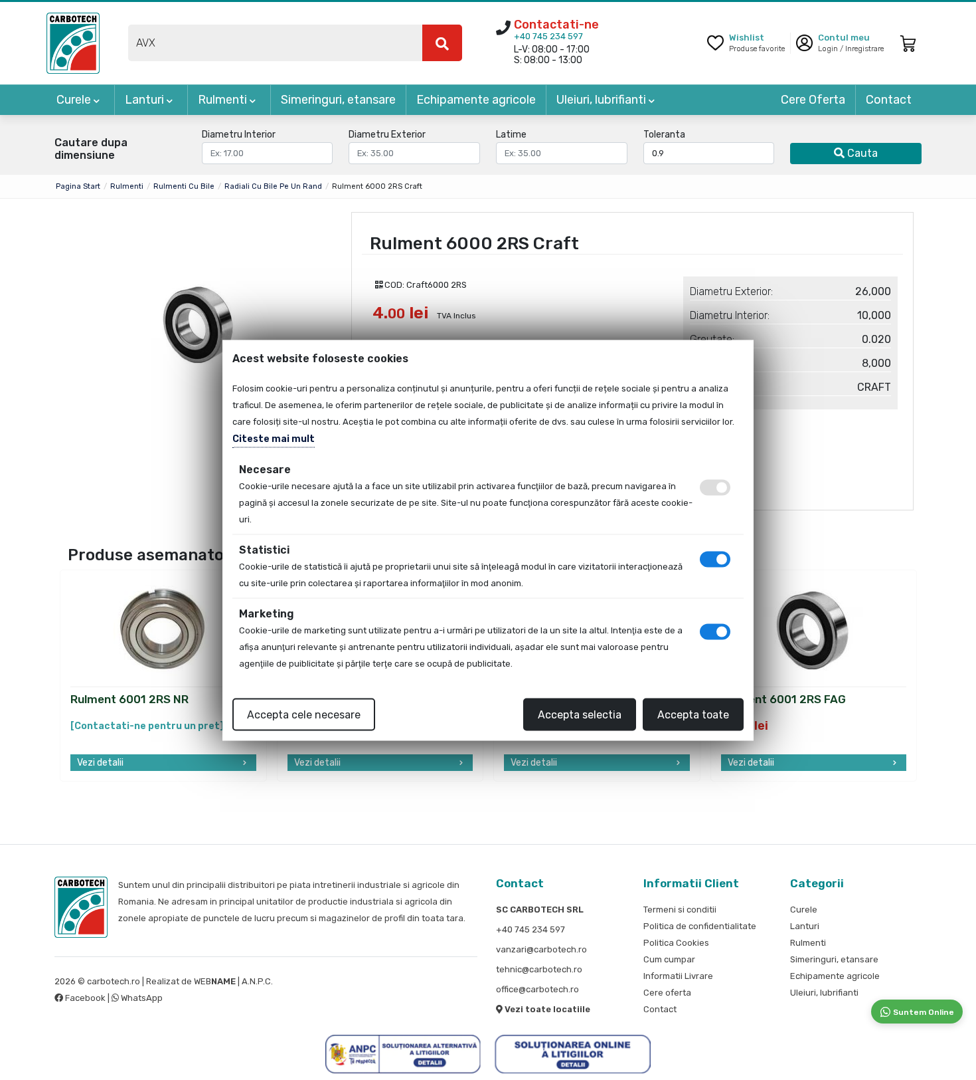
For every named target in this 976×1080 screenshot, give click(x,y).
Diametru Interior (239, 135)
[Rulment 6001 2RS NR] (163, 629)
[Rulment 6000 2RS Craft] (198, 324)
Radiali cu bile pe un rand (273, 186)
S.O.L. (286, 981)
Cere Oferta (813, 99)
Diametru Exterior (387, 135)
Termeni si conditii (679, 910)
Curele (75, 99)
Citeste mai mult (273, 438)
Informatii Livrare (678, 976)
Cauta (861, 153)
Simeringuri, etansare (338, 99)
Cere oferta (667, 993)
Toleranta (664, 135)
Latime (511, 135)
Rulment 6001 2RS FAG (783, 700)
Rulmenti (224, 99)
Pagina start (78, 186)
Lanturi (146, 99)
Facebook (85, 998)
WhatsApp (141, 998)
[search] (442, 43)
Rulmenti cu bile (183, 186)
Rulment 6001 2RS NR (129, 700)
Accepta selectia (579, 714)
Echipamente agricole (476, 99)
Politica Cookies (676, 943)
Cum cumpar (669, 959)
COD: (394, 285)
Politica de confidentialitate (699, 926)
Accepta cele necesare (304, 714)
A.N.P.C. (257, 981)
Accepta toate (693, 714)
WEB (215, 981)
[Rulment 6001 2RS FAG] (813, 629)
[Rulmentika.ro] (73, 42)
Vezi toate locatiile (546, 1009)
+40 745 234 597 (548, 36)
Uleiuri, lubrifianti (602, 99)
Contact (889, 99)
